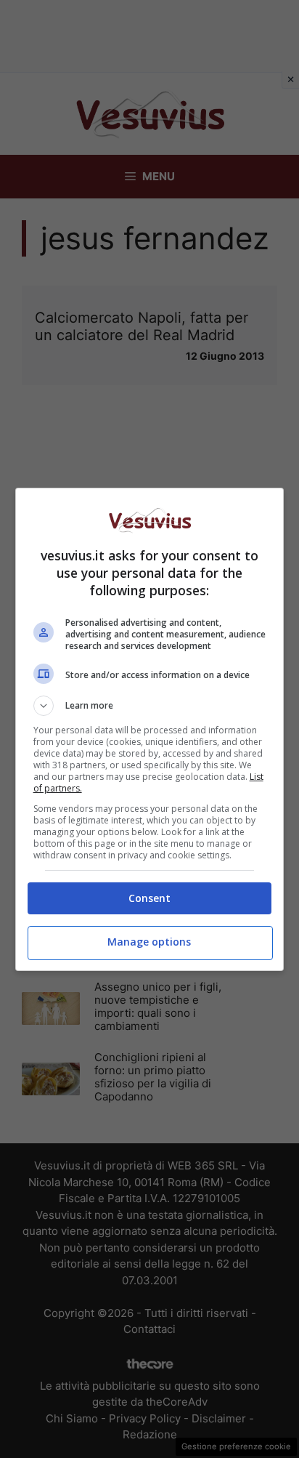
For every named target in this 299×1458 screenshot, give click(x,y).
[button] (149, 706)
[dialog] (149, 729)
